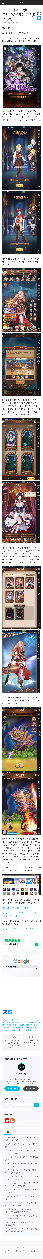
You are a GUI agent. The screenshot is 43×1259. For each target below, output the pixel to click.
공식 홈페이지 (8, 1251)
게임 (13, 1020)
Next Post (29, 1041)
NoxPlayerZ (35, 1251)
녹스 (21, 3)
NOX (16, 23)
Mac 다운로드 (33, 1088)
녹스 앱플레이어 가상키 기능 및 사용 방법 (17, 929)
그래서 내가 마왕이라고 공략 (28, 1022)
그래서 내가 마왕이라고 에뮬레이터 (17, 1027)
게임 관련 (18, 1251)
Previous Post (13, 1042)
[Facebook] (39, 13)
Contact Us (21, 1255)
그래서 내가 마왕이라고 (29, 1020)
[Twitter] (39, 18)
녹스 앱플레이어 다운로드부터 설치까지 (17, 908)
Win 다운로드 (14, 1088)
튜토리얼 (26, 1251)
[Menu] (3, 3)
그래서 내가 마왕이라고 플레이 (22, 1030)
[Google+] (39, 20)
